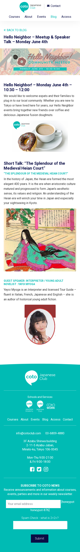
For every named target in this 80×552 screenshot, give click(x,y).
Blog (54, 16)
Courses (14, 16)
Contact (55, 6)
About (28, 16)
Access (66, 16)
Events (41, 16)
